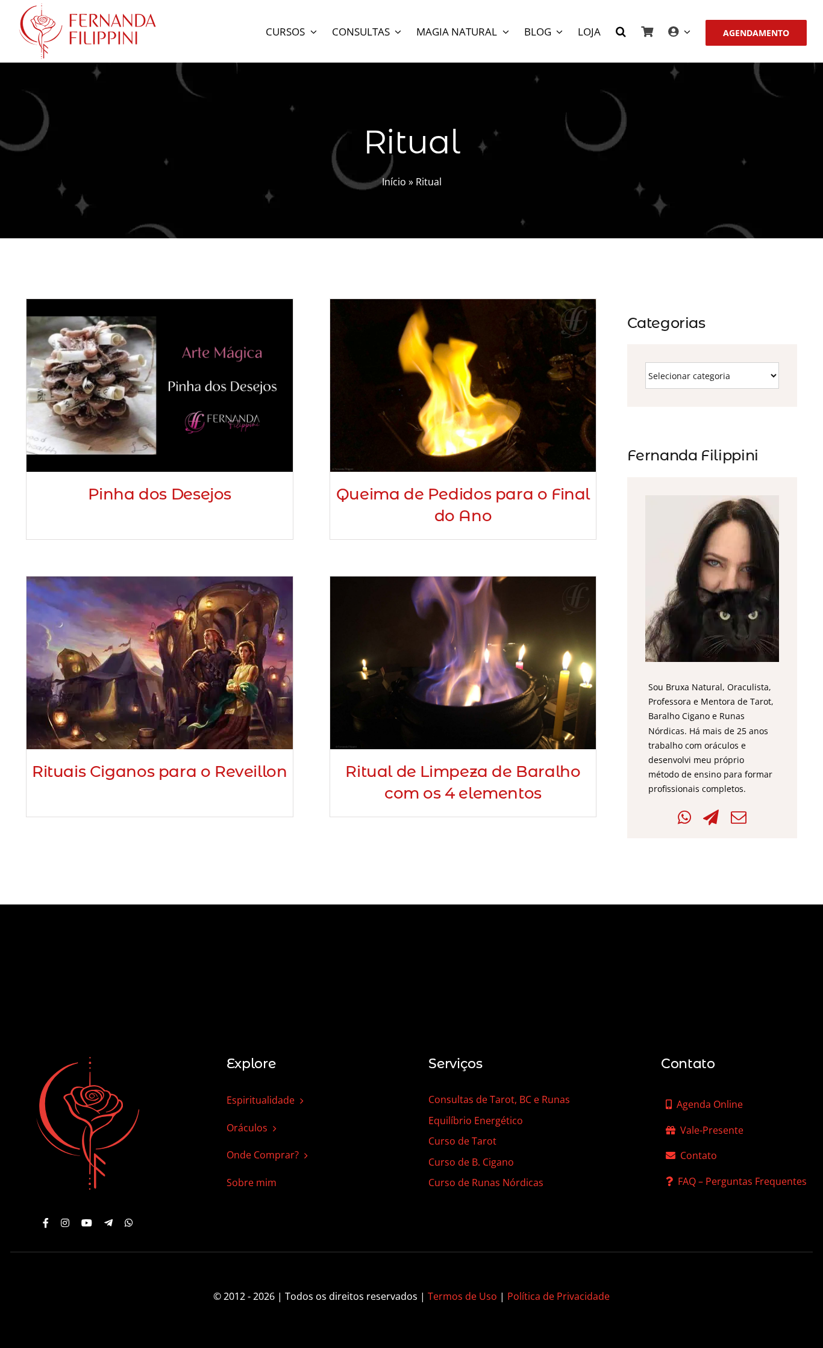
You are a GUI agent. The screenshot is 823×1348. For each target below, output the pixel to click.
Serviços (455, 1064)
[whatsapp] (129, 1223)
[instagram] (65, 1223)
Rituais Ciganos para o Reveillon (159, 771)
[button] (621, 32)
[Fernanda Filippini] (88, 1058)
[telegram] (108, 1223)
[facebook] (46, 1223)
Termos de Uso (462, 1296)
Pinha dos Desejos (159, 494)
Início (394, 181)
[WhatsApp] (684, 817)
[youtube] (86, 1223)
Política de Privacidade (558, 1296)
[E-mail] (739, 817)
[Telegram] (711, 817)
